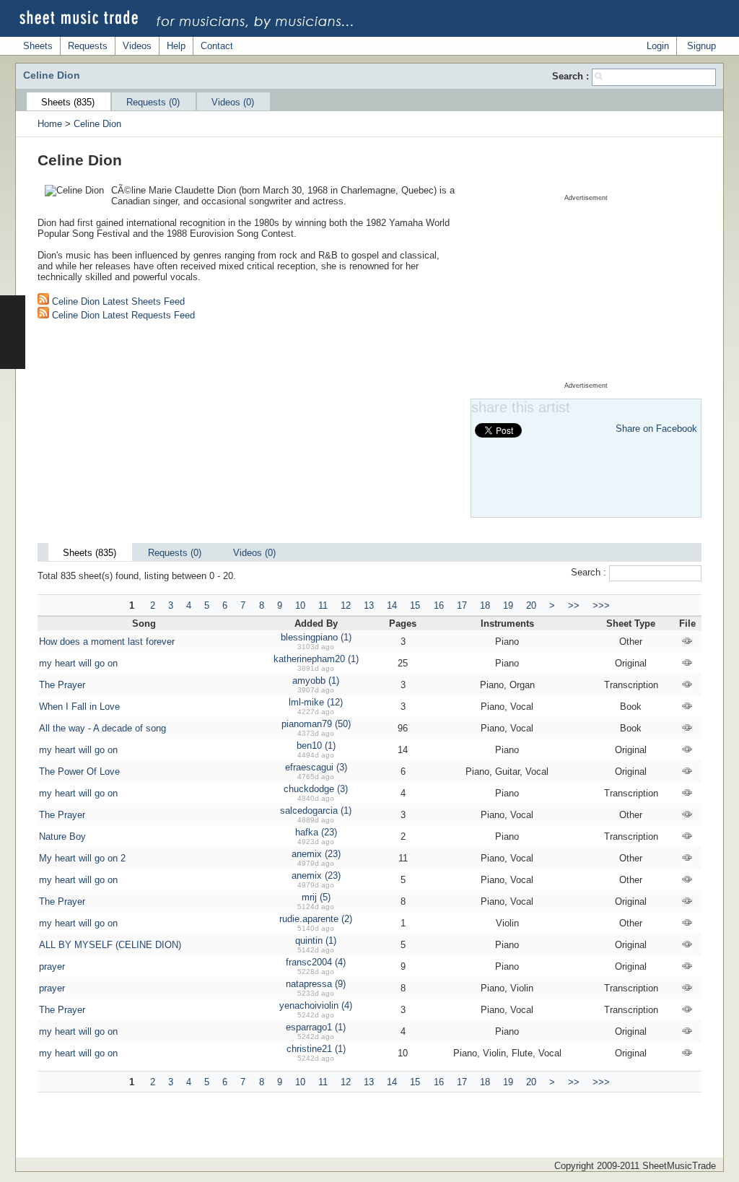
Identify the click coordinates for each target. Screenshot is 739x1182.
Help (176, 45)
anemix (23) (316, 853)
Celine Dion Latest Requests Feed (122, 315)
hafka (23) (316, 832)
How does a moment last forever (107, 641)
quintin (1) (315, 940)
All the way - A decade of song (102, 728)
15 (415, 605)
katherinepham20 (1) (316, 658)
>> (574, 605)
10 (300, 605)
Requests (88, 45)
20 (531, 605)
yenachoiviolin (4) (315, 1005)
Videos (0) (232, 102)
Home (50, 123)
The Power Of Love (79, 771)
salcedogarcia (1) (315, 810)
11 (323, 605)
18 (485, 605)
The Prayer (62, 684)
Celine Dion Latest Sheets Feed (117, 301)
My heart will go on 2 (82, 858)
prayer (52, 966)
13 (369, 605)
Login (658, 45)
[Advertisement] (586, 291)
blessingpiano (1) (316, 637)
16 (439, 605)
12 (346, 605)
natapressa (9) (316, 983)
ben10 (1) (316, 745)
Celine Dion (97, 123)
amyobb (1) (315, 680)
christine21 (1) (316, 1048)
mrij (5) (316, 897)
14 (392, 605)
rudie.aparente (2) (315, 918)
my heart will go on (78, 663)
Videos (137, 45)
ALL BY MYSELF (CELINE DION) (110, 944)
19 (508, 605)
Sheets (38, 45)
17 (462, 605)
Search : (572, 76)
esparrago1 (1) (316, 1027)
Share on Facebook (656, 428)
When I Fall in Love (79, 706)
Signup (701, 45)
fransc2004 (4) (316, 962)
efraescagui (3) (316, 767)
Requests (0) (153, 102)
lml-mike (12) (316, 702)
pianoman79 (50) (316, 723)
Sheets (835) (68, 102)
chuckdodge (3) (316, 788)
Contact (217, 45)
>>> (601, 605)
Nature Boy (62, 836)
